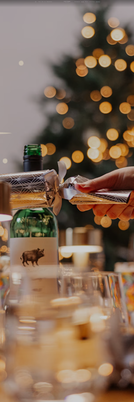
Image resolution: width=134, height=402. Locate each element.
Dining (42, 1)
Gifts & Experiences (77, 1)
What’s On (86, 1)
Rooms (40, 1)
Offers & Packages (92, 1)
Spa (45, 1)
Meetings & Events (49, 1)
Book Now (97, 1)
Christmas (82, 1)
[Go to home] (67, 1)
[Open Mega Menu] (35, 1)
